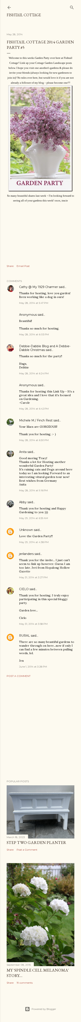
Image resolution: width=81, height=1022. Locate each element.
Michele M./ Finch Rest (36, 420)
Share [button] (10, 266)
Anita (23, 452)
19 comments (25, 982)
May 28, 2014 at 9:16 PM (33, 490)
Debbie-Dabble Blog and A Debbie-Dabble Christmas (44, 348)
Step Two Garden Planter (36, 842)
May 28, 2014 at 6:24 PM (34, 373)
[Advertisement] (40, 728)
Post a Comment (19, 676)
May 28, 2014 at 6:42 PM (34, 408)
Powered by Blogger (44, 1009)
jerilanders (26, 554)
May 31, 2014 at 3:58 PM (33, 623)
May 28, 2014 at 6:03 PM (34, 334)
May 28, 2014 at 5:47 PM (33, 302)
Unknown (26, 530)
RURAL (25, 635)
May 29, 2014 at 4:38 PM (34, 542)
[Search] (71, 7)
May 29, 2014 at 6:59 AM (33, 518)
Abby (23, 502)
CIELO (24, 589)
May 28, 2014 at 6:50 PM (34, 440)
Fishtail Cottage (24, 15)
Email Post (23, 266)
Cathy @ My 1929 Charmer (38, 287)
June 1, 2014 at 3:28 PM (33, 666)
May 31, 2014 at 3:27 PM (33, 577)
